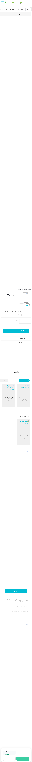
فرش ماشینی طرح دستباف (17, 14)
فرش (27, 305)
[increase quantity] (28, 321)
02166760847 (24, 612)
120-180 (13, 311)
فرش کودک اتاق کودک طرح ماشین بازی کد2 (8, 400)
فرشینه (21, 305)
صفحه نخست (27, 14)
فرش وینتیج (7, 14)
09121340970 (24, 615)
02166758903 (15, 612)
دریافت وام (16, 372)
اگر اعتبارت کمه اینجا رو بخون (16, 330)
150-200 (6, 311)
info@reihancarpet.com (21, 606)
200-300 (20, 315)
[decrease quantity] (21, 321)
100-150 (20, 311)
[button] (16, 338)
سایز (30, 313)
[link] (16, 518)
